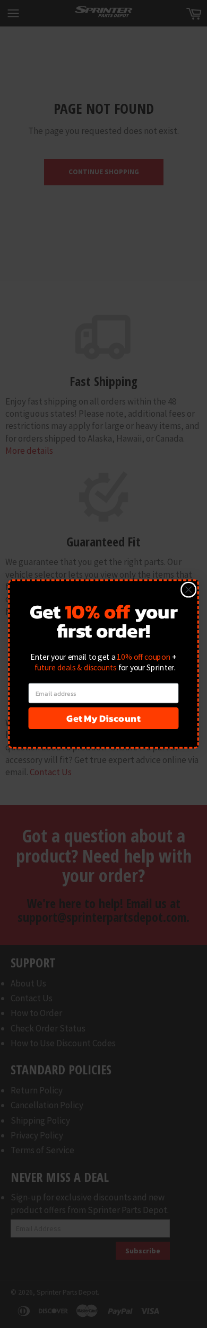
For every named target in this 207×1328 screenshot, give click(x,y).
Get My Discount (103, 718)
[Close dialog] (189, 589)
